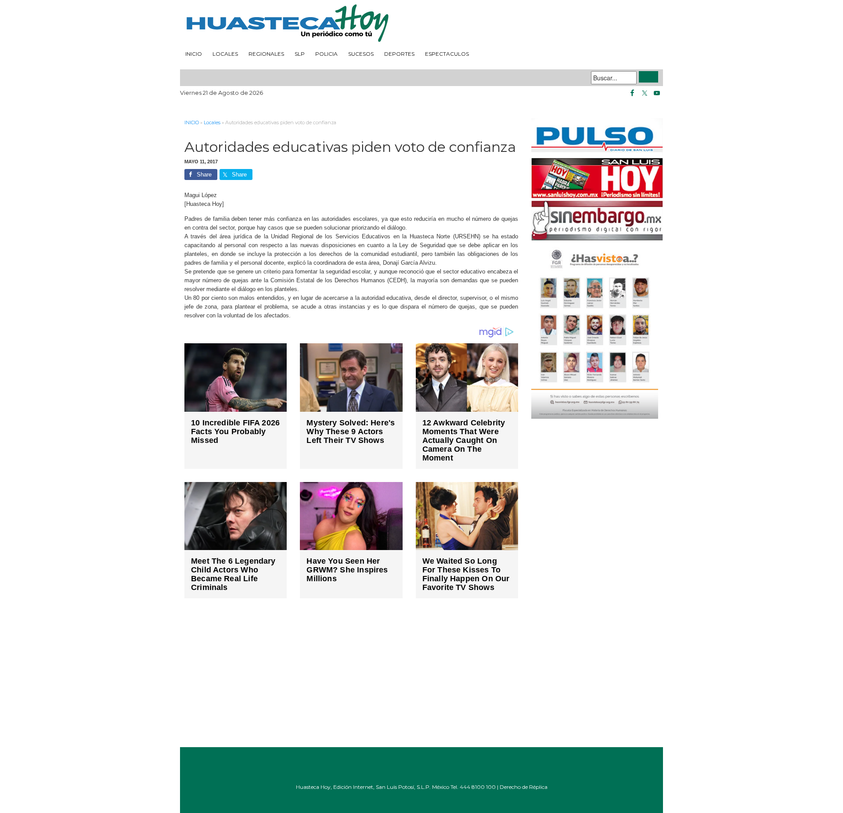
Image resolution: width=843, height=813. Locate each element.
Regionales (266, 53)
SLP (300, 53)
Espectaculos (447, 53)
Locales (225, 53)
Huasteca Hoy (421, 23)
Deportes (399, 53)
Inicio (193, 53)
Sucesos (361, 53)
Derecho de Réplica (524, 787)
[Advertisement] (351, 679)
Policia (326, 53)
